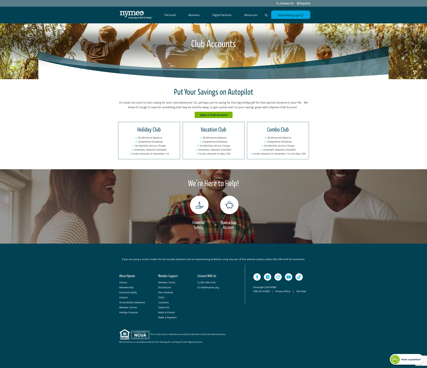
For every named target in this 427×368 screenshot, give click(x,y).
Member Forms (166, 282)
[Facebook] (257, 277)
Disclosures (164, 287)
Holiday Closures (128, 312)
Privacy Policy (283, 291)
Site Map (301, 291)
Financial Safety (128, 292)
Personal (170, 15)
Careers (123, 297)
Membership (126, 287)
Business (194, 15)
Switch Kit (163, 307)
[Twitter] (267, 277)
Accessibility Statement (132, 302)
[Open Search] (266, 15)
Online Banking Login (289, 15)
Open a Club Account (214, 115)
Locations (163, 302)
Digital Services (222, 15)
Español (305, 3)
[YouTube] (288, 277)
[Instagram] (278, 277)
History (123, 282)
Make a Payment (167, 317)
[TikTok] (299, 277)
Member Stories (128, 307)
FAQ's (161, 297)
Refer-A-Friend (166, 312)
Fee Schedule (165, 292)
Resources (251, 15)
